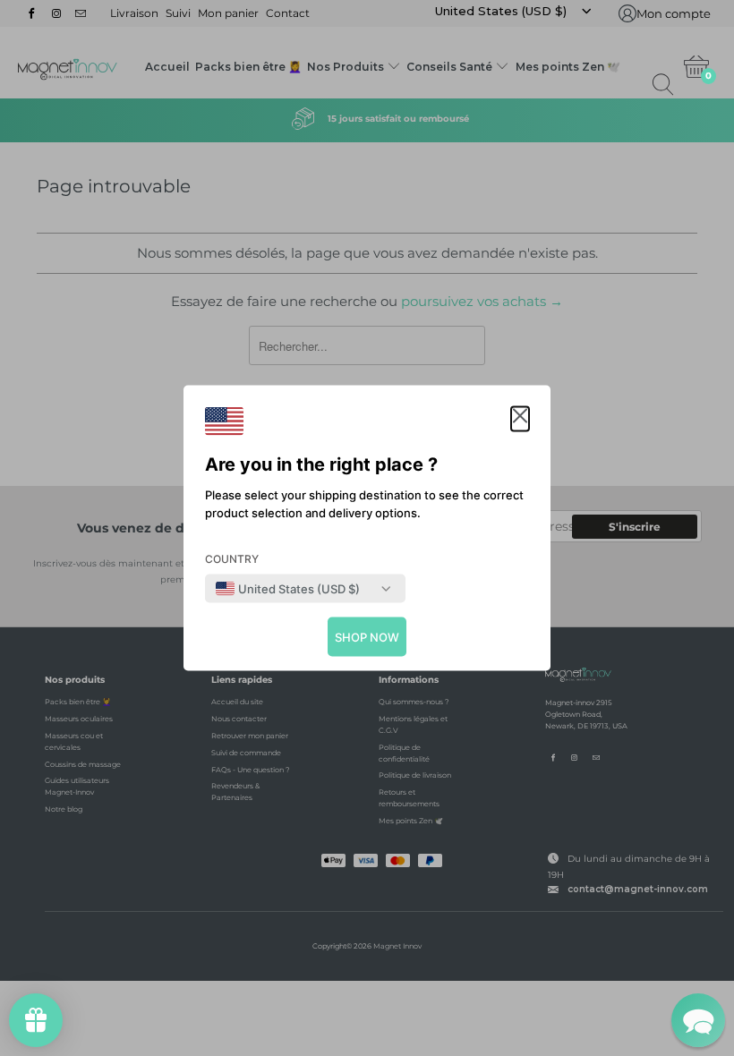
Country (232, 559)
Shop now (367, 637)
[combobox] (288, 589)
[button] (520, 419)
